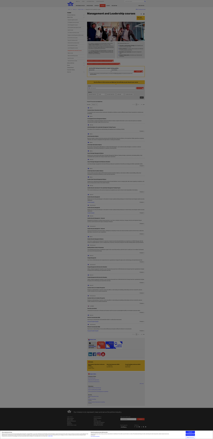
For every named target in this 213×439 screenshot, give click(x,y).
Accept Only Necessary (190, 434)
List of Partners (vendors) (95, 436)
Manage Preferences (190, 437)
